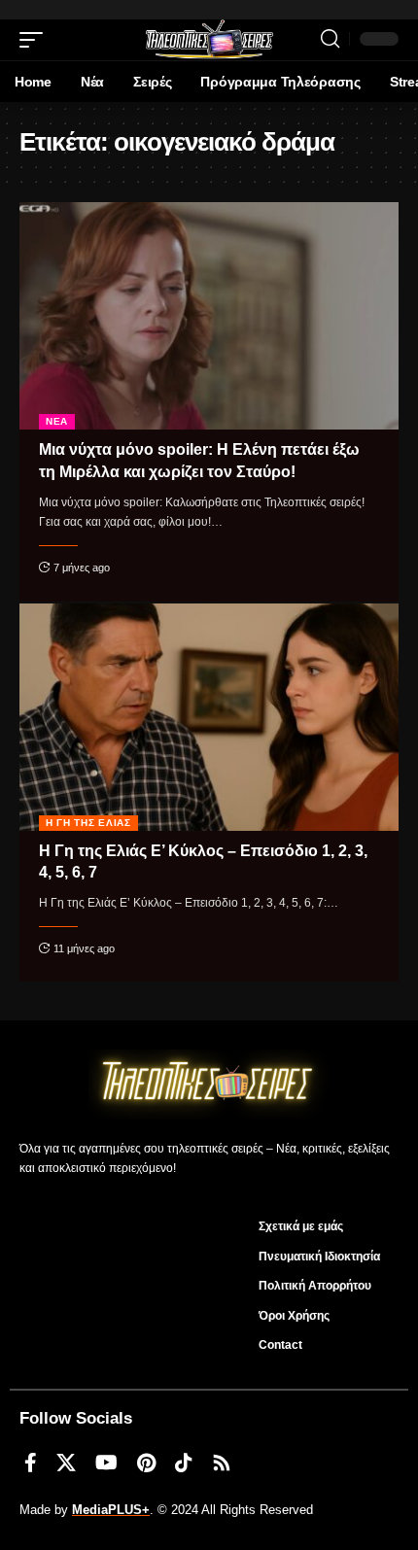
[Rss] (221, 1462)
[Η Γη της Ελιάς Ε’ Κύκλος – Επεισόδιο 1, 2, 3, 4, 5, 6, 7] (209, 717)
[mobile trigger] (35, 40)
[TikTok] (183, 1462)
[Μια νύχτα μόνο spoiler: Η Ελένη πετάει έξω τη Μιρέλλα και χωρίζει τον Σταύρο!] (209, 316)
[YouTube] (106, 1462)
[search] (330, 38)
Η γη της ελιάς (88, 822)
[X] (66, 1462)
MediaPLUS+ (111, 1509)
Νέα (57, 421)
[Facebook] (30, 1462)
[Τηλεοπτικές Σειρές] (209, 39)
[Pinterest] (146, 1462)
